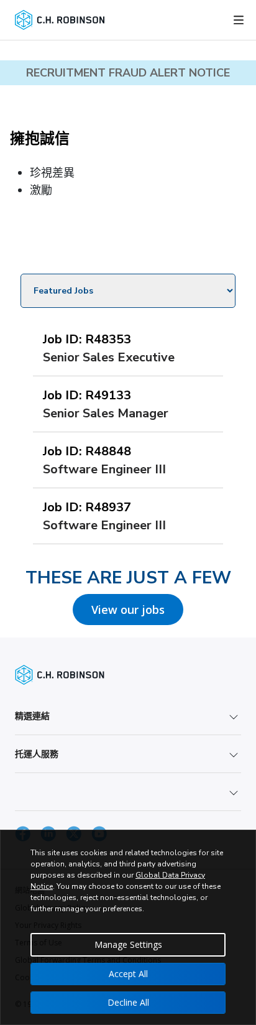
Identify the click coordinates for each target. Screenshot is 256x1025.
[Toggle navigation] (238, 20)
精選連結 (32, 715)
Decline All (128, 1002)
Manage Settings (128, 944)
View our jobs (128, 609)
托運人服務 (36, 753)
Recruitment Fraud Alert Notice (128, 72)
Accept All (128, 974)
